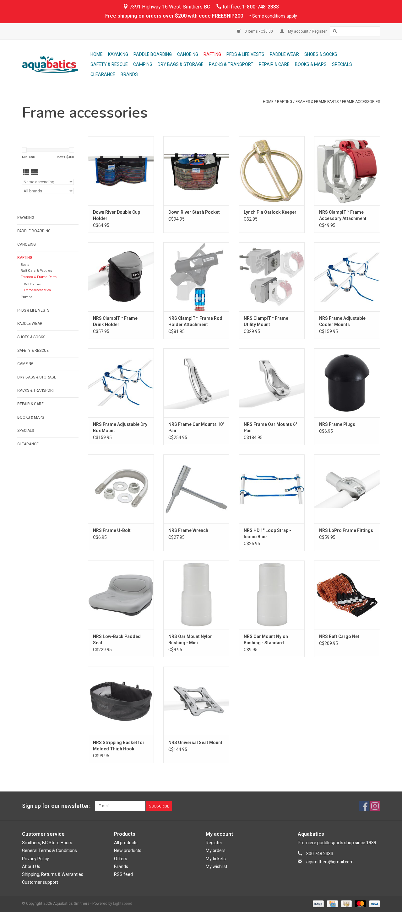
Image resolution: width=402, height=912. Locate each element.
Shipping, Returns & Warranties (52, 874)
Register (214, 842)
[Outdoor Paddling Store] (55, 64)
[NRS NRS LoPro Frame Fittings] (347, 488)
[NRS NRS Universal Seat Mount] (196, 701)
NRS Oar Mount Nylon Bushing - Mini (190, 639)
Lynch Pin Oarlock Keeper (270, 212)
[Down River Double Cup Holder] (121, 170)
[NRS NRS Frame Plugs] (347, 382)
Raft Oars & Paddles (36, 271)
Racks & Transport (231, 64)
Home (96, 54)
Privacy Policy (35, 858)
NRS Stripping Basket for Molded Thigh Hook (118, 745)
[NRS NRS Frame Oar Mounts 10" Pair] (196, 382)
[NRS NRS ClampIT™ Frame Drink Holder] (121, 276)
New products (127, 850)
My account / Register (307, 31)
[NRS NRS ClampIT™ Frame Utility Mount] (272, 276)
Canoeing (187, 54)
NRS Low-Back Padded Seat (117, 639)
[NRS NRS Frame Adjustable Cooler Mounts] (347, 276)
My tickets (216, 858)
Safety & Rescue (109, 64)
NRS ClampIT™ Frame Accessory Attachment (343, 215)
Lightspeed (122, 903)
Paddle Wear (284, 54)
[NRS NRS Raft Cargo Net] (347, 595)
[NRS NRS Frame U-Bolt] (121, 488)
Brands (129, 74)
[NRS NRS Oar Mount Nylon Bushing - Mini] (196, 595)
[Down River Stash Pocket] (196, 170)
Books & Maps (311, 64)
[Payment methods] (318, 904)
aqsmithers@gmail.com (330, 861)
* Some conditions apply (273, 16)
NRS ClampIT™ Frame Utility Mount (266, 321)
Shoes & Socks (320, 54)
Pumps (26, 297)
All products (126, 842)
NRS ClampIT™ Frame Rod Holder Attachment (195, 321)
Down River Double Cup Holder (116, 215)
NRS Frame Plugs (337, 424)
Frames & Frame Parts (317, 101)
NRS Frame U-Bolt (112, 530)
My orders (215, 850)
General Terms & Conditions (49, 850)
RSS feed (123, 874)
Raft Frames (32, 284)
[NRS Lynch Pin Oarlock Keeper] (272, 170)
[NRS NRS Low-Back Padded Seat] (121, 595)
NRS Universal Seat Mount (195, 742)
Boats (25, 265)
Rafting (212, 54)
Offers (120, 858)
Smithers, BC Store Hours (47, 842)
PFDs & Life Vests (245, 54)
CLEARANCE (102, 74)
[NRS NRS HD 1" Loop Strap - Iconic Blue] (272, 488)
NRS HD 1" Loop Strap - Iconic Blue (267, 533)
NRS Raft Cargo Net (339, 636)
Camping (142, 64)
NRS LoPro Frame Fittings (346, 530)
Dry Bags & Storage (181, 64)
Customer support (40, 882)
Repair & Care (274, 64)
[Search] (335, 31)
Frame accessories (361, 101)
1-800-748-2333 (260, 7)
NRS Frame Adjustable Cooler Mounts (342, 321)
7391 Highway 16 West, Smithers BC (169, 7)
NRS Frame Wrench (188, 530)
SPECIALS (342, 64)
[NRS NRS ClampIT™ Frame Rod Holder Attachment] (196, 276)
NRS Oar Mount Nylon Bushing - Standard (266, 639)
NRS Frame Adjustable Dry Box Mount (120, 427)
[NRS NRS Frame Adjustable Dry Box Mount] (121, 382)
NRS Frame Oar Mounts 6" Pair (270, 427)
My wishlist (216, 866)
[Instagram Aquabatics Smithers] (375, 806)
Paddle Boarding (152, 54)
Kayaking (118, 54)
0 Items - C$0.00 (259, 31)
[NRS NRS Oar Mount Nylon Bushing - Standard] (272, 595)
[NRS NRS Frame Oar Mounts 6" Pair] (272, 382)
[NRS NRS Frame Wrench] (196, 488)
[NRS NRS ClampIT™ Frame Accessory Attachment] (347, 170)
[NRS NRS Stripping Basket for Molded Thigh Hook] (121, 701)
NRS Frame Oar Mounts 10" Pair (196, 427)
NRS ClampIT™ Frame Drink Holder (115, 321)
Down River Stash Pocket (194, 212)
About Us (31, 866)
